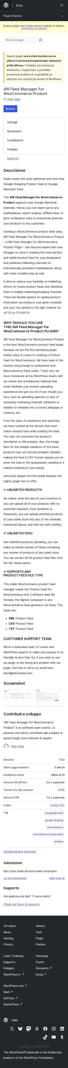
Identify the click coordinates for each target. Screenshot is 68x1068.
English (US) (58, 805)
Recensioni (14, 131)
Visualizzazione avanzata (19, 851)
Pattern (40, 944)
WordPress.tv (13, 974)
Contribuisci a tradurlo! (34, 28)
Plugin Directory (12, 15)
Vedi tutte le (57, 878)
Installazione (15, 140)
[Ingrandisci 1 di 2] (28, 693)
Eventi (40, 962)
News (7, 932)
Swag (41, 974)
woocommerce (55, 827)
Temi (39, 932)
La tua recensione (14, 878)
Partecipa (42, 956)
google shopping (54, 820)
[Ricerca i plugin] (40, 39)
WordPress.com (15, 986)
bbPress (10, 998)
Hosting (8, 938)
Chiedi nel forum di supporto (21, 904)
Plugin (39, 938)
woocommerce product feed (48, 834)
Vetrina (40, 926)
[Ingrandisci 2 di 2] (60, 693)
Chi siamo (9, 926)
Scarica (10, 108)
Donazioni (44, 968)
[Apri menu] (62, 5)
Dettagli (12, 122)
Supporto (13, 158)
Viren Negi (13, 99)
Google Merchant (54, 813)
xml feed (58, 841)
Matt (8, 992)
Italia (15, 1020)
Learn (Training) (13, 956)
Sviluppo (12, 149)
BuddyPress (12, 1004)
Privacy (8, 944)
